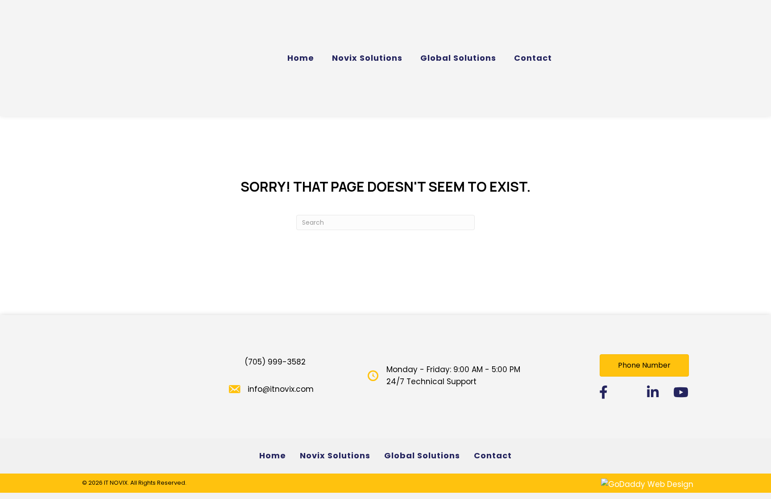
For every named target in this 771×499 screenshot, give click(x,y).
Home (272, 455)
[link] (301, 58)
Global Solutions (422, 455)
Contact (493, 455)
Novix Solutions (335, 455)
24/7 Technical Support (431, 381)
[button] (644, 365)
